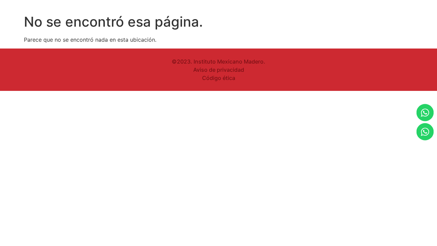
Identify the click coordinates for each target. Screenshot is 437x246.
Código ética (218, 77)
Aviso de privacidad (218, 69)
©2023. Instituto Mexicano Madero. (218, 61)
